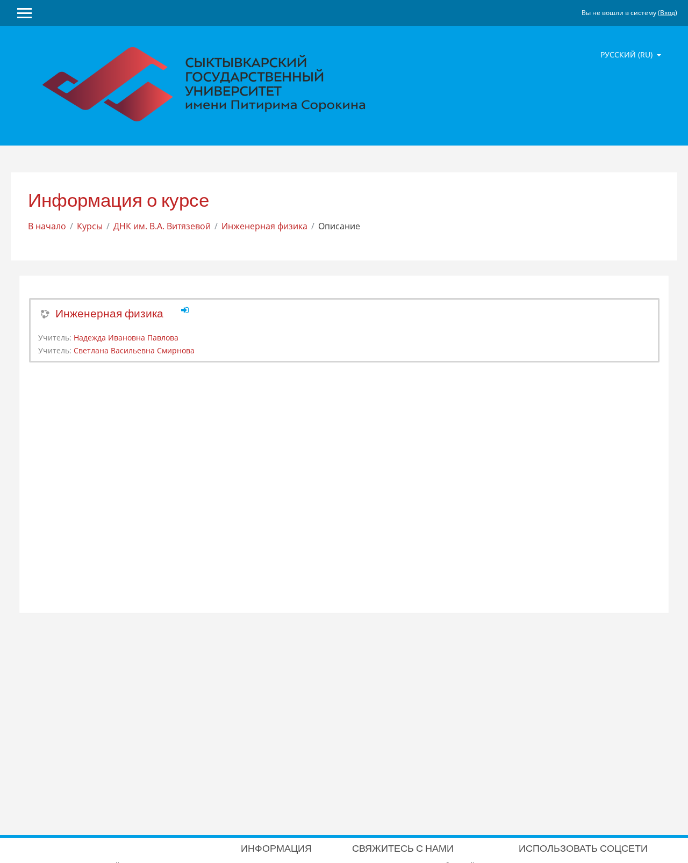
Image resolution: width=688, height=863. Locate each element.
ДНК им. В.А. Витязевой (162, 226)
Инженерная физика (264, 226)
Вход (667, 12)
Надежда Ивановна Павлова (126, 337)
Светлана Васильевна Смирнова (134, 350)
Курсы (90, 226)
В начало (47, 226)
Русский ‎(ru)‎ (627, 54)
